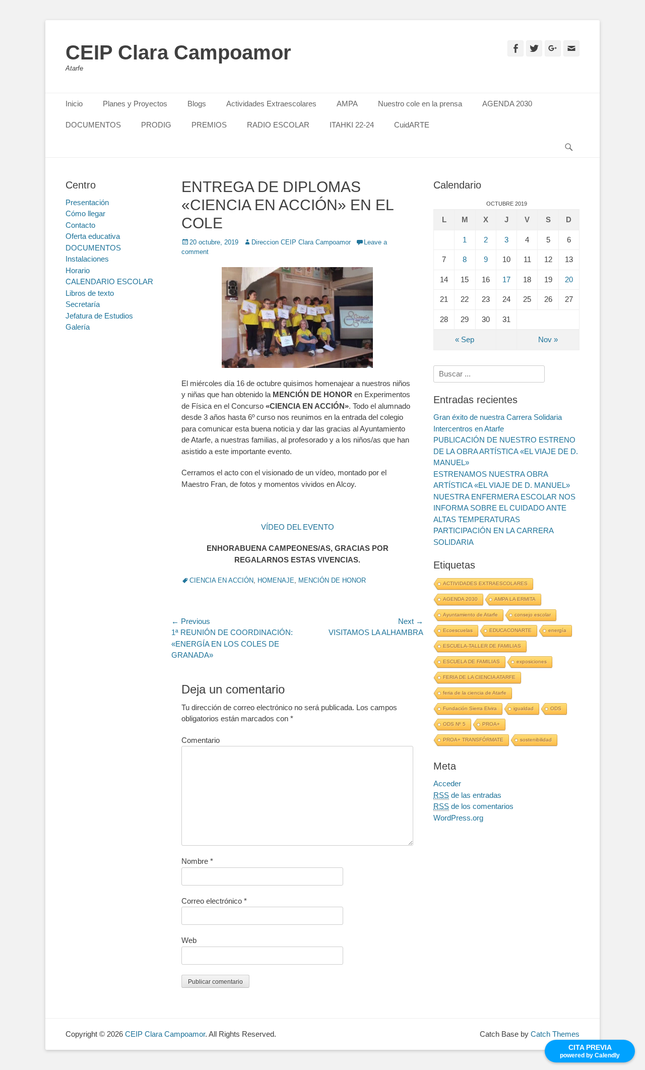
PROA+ (491, 724)
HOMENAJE (275, 580)
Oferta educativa (93, 236)
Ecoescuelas (458, 630)
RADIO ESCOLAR (278, 124)
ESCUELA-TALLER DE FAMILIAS (482, 646)
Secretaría (83, 304)
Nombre (197, 861)
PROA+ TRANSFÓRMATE (473, 739)
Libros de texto (90, 293)
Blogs (196, 103)
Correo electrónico (214, 901)
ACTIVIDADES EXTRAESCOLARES (485, 583)
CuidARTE (411, 124)
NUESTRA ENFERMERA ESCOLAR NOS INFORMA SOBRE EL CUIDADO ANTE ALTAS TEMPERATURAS (504, 508)
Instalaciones (87, 259)
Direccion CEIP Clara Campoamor (301, 242)
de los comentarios (473, 806)
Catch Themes (555, 1034)
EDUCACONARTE (510, 630)
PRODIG (156, 124)
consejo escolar (532, 614)
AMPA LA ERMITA (515, 599)
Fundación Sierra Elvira (470, 708)
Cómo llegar (85, 213)
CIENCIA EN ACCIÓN (221, 580)
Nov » (548, 339)
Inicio (74, 103)
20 (569, 279)
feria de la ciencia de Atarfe (474, 693)
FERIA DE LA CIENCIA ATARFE (479, 677)
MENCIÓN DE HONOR (332, 580)
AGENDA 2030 (507, 103)
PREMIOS (209, 124)
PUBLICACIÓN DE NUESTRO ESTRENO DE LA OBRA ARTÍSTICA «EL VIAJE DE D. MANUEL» (505, 451)
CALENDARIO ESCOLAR (109, 281)
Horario (78, 270)
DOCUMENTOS (93, 124)
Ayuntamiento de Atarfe (470, 614)
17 (506, 279)
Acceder (447, 783)
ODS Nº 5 (454, 724)
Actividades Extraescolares (271, 103)
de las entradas (467, 795)
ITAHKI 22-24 (352, 124)
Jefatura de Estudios (99, 315)
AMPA (347, 103)
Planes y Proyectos (135, 103)
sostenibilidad (536, 739)
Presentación (87, 202)
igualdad (523, 708)
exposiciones (532, 661)
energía (557, 630)
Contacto (80, 225)
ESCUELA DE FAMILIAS (471, 661)
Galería (78, 327)
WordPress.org (458, 817)
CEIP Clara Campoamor (178, 52)
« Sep (464, 339)
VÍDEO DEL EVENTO (297, 527)
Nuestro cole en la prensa (420, 103)
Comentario (200, 740)
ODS (555, 708)
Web (189, 940)
